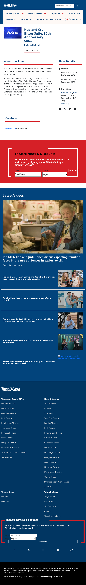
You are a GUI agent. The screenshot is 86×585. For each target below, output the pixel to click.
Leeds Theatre (7, 438)
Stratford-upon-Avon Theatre (13, 452)
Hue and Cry (10, 128)
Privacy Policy (47, 577)
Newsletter (11, 19)
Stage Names (50, 496)
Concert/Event (32, 50)
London (4, 496)
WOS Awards (26, 19)
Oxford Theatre (50, 477)
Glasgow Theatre (8, 413)
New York (5, 501)
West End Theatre (51, 418)
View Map (65, 103)
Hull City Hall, (30, 45)
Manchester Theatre (10, 447)
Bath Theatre (6, 418)
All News (48, 487)
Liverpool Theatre (8, 442)
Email (17, 170)
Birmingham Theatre (10, 423)
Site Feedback (50, 506)
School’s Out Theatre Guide (49, 19)
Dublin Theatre (7, 408)
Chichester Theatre (9, 428)
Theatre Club (74, 13)
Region (45, 170)
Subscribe (73, 170)
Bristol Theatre (50, 438)
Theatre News (50, 403)
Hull (39, 45)
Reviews (47, 408)
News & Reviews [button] (35, 13)
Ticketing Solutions (52, 516)
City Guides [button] (56, 13)
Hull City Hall (66, 92)
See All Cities (6, 457)
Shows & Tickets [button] (13, 13)
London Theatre (8, 403)
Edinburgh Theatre (9, 433)
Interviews (48, 413)
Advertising (49, 501)
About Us (48, 511)
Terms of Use (58, 577)
